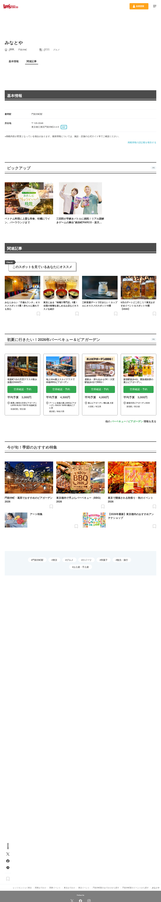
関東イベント (55, 887)
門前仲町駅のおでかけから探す (106, 887)
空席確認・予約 (22, 389)
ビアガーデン (135, 421)
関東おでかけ (40, 887)
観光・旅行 (122, 559)
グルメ (70, 559)
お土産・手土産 (81, 566)
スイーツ (87, 559)
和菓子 (104, 559)
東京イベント (84, 887)
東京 (55, 559)
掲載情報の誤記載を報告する (142, 142)
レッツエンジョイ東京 (22, 887)
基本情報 (14, 95)
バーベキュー (118, 421)
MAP (64, 127)
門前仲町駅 (37, 559)
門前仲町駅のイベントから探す (135, 887)
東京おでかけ (69, 887)
